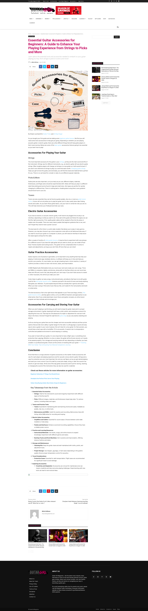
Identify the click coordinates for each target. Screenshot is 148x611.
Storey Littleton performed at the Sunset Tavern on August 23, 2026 (110, 78)
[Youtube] (119, 1)
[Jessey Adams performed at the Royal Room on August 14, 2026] (78, 535)
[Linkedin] (52, 66)
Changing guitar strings (78, 168)
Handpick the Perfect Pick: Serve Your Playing (45, 378)
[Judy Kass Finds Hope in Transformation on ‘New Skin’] (96, 96)
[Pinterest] (114, 1)
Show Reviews (52, 541)
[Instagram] (112, 1)
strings (62, 162)
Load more (105, 102)
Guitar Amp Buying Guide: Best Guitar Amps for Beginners (48, 383)
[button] (118, 27)
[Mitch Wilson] (29, 62)
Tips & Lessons (36, 34)
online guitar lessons (51, 240)
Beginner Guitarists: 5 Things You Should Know (45, 374)
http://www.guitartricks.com (48, 513)
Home (29, 34)
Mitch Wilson (35, 62)
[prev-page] (29, 551)
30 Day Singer (58, 134)
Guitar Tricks (47, 134)
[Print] (56, 66)
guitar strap (62, 316)
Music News (31, 541)
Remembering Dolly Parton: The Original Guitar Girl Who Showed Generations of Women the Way (36, 545)
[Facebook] (109, 1)
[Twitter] (116, 1)
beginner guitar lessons (67, 138)
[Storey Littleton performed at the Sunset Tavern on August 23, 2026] (58, 535)
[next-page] (32, 551)
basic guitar (58, 145)
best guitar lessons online (44, 281)
